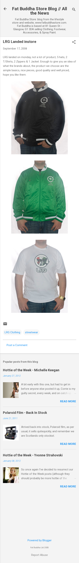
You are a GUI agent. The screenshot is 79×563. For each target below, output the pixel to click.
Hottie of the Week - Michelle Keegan (31, 370)
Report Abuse (39, 555)
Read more (68, 401)
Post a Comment (17, 345)
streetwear (31, 332)
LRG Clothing (12, 332)
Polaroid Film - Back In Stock (25, 413)
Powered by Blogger (40, 540)
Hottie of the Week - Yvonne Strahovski (33, 455)
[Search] (74, 10)
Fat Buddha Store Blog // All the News (39, 11)
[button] (74, 42)
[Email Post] (5, 325)
